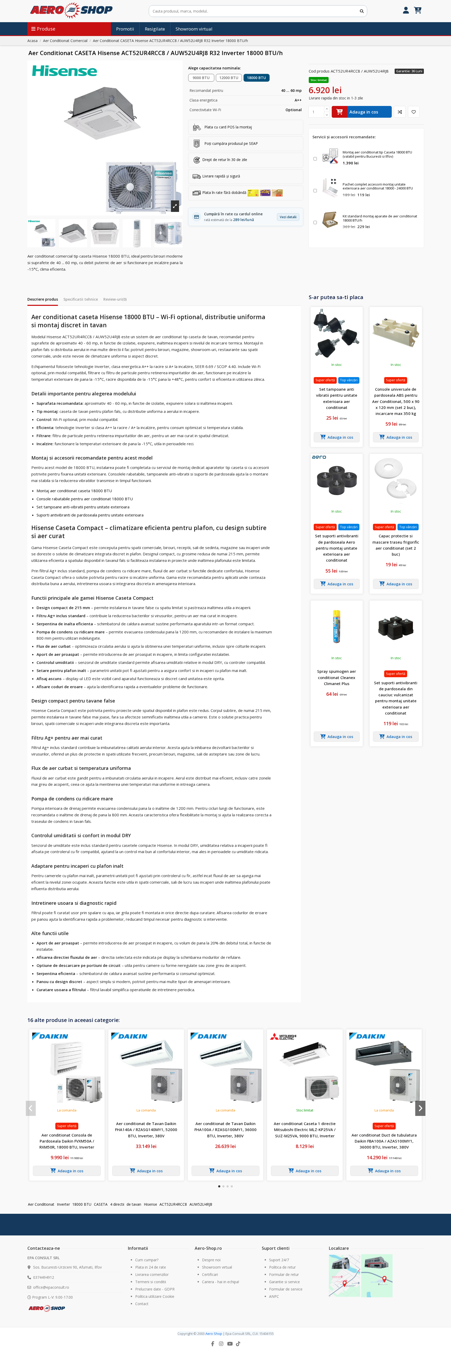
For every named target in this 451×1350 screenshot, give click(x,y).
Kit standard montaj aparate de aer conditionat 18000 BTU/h (380, 218)
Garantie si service (284, 1281)
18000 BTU (256, 77)
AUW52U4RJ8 (200, 1204)
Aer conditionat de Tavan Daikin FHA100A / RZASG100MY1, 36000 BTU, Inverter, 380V (225, 1129)
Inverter (63, 1204)
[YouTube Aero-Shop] (230, 1343)
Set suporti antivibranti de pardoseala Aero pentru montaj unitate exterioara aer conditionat (336, 548)
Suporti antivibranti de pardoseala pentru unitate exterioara (90, 515)
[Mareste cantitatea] (327, 109)
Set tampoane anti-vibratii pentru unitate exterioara (83, 506)
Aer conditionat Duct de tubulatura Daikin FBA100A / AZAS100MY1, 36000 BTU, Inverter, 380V (384, 1141)
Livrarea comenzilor (152, 1274)
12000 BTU (228, 77)
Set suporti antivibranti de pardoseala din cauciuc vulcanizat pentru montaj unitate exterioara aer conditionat (395, 698)
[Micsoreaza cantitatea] (327, 115)
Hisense (150, 1204)
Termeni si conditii (150, 1281)
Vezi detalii (288, 217)
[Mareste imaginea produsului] (105, 138)
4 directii (117, 1204)
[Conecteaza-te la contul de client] (406, 11)
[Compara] (400, 112)
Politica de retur (282, 1267)
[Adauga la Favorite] (414, 112)
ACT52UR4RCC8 (173, 1204)
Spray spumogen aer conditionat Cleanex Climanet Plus (336, 677)
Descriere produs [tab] (42, 299)
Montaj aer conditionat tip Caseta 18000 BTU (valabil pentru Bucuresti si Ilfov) (377, 154)
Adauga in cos (363, 112)
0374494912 (43, 1277)
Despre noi (211, 1259)
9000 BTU (201, 77)
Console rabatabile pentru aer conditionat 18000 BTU (85, 498)
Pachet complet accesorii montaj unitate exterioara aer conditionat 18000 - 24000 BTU (378, 186)
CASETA (101, 1204)
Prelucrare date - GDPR (155, 1289)
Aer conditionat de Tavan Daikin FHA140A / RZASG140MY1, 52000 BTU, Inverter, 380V (146, 1129)
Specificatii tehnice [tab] (80, 299)
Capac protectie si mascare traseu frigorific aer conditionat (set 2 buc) (395, 545)
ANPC (274, 1296)
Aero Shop (213, 1333)
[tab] (115, 300)
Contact (142, 1303)
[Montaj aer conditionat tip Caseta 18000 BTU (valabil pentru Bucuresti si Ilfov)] (330, 156)
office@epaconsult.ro (51, 1287)
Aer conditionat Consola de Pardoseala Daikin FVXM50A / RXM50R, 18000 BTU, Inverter (66, 1141)
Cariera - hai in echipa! (220, 1281)
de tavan (134, 1204)
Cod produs (319, 71)
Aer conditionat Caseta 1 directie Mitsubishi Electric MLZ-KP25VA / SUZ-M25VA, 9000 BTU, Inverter (305, 1129)
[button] (219, 1186)
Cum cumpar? (146, 1259)
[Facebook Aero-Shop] (213, 1343)
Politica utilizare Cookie (154, 1296)
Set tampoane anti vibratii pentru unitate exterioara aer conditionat (336, 398)
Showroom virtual (217, 1267)
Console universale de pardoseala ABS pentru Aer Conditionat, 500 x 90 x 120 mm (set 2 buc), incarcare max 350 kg (395, 401)
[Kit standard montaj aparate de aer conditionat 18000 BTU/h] (330, 219)
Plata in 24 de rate (150, 1267)
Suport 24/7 (279, 1259)
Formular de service (285, 1289)
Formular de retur (284, 1274)
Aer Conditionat (41, 1204)
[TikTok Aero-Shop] (238, 1343)
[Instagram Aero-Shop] (221, 1343)
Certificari (210, 1274)
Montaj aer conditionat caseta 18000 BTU (74, 490)
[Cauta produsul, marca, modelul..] (361, 11)
